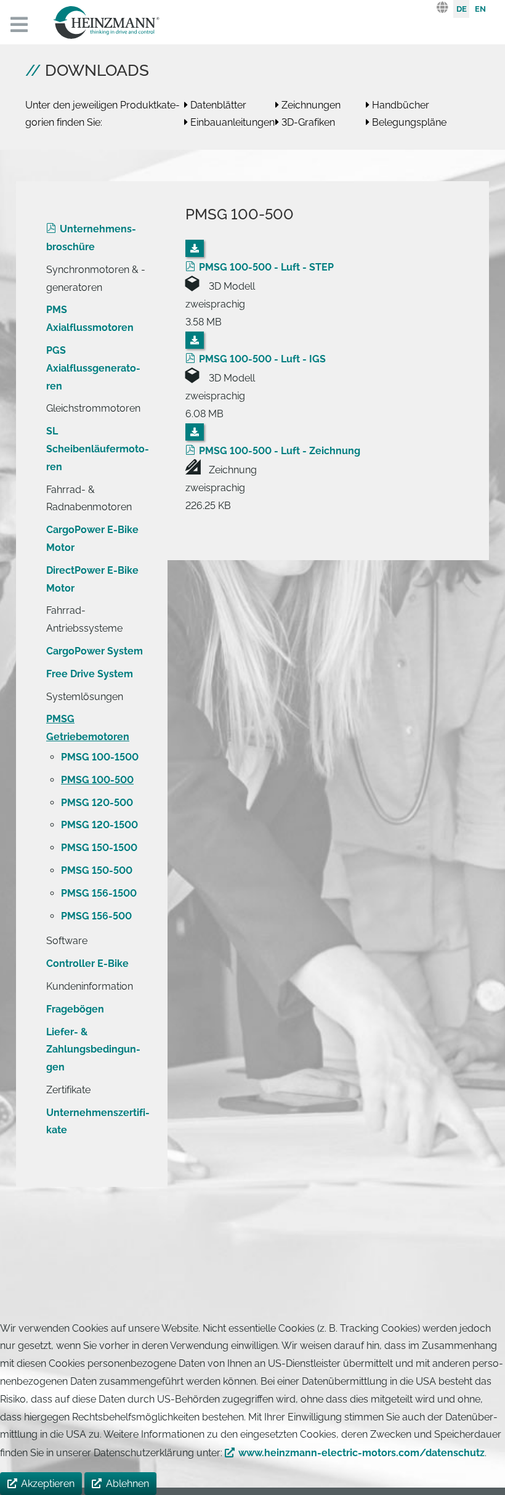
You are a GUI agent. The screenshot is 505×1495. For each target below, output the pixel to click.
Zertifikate (68, 1090)
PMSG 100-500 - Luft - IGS (262, 359)
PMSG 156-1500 (99, 893)
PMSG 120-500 (97, 803)
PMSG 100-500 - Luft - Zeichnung (279, 451)
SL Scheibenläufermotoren (97, 449)
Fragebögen (75, 1009)
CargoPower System (94, 651)
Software (66, 941)
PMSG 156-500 (96, 916)
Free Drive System (89, 674)
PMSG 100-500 (97, 780)
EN (480, 9)
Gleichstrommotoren (93, 408)
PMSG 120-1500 (99, 825)
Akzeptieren (48, 1483)
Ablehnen (127, 1483)
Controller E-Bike (87, 963)
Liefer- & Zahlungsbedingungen (93, 1049)
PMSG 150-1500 (99, 847)
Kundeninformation (89, 986)
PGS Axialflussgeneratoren (93, 368)
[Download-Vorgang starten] (194, 248)
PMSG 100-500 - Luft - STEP (266, 267)
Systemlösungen (84, 697)
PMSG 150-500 (96, 870)
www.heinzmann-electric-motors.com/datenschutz (361, 1453)
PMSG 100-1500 (100, 757)
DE (461, 9)
